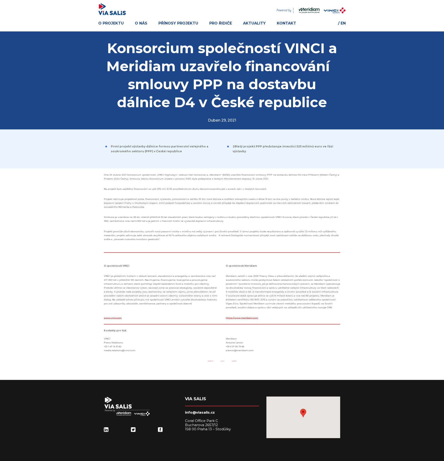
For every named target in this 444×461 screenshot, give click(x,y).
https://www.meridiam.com (242, 317)
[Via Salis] (112, 9)
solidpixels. (330, 446)
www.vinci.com (113, 317)
